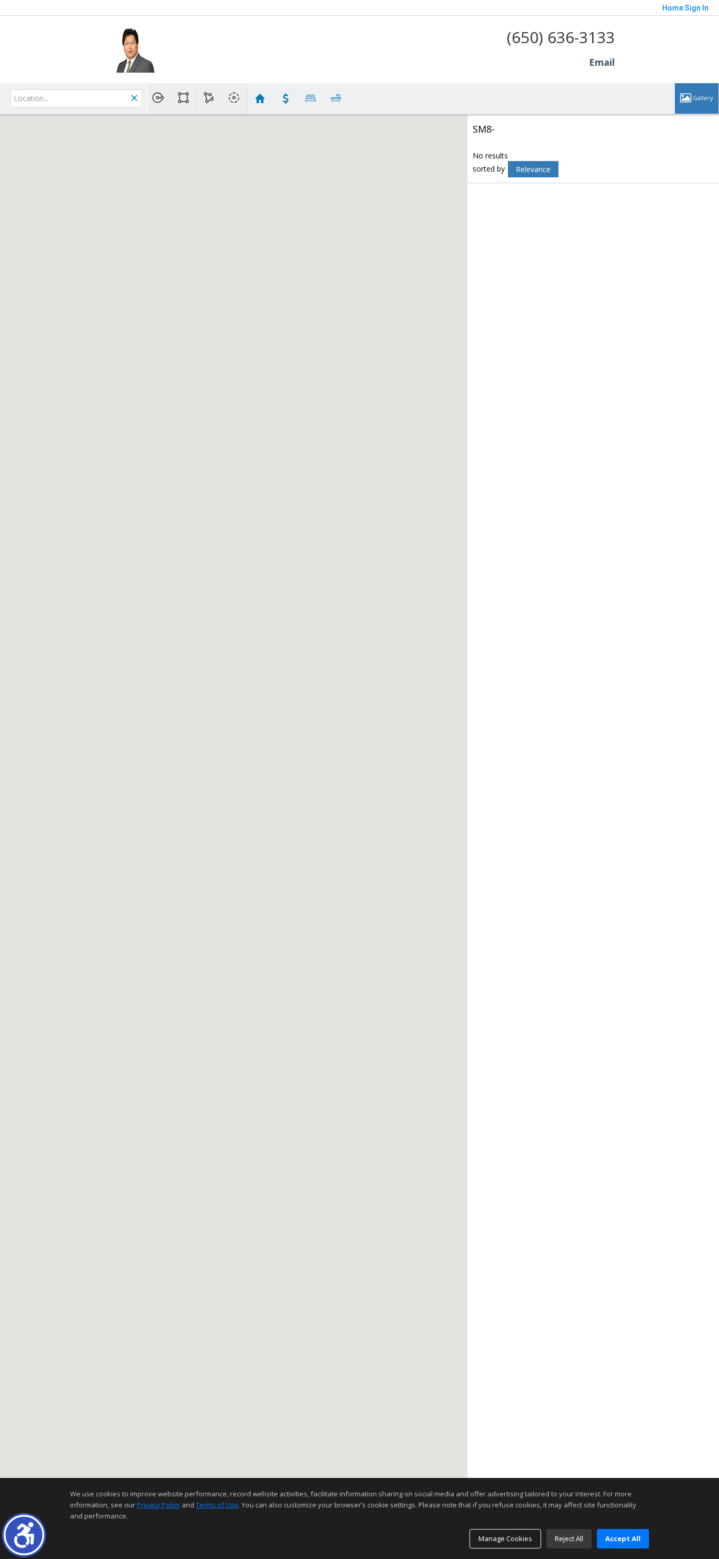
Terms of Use (217, 1505)
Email (602, 62)
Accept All (623, 1538)
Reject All (569, 1538)
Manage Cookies (505, 1538)
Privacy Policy (158, 1505)
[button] (24, 1535)
